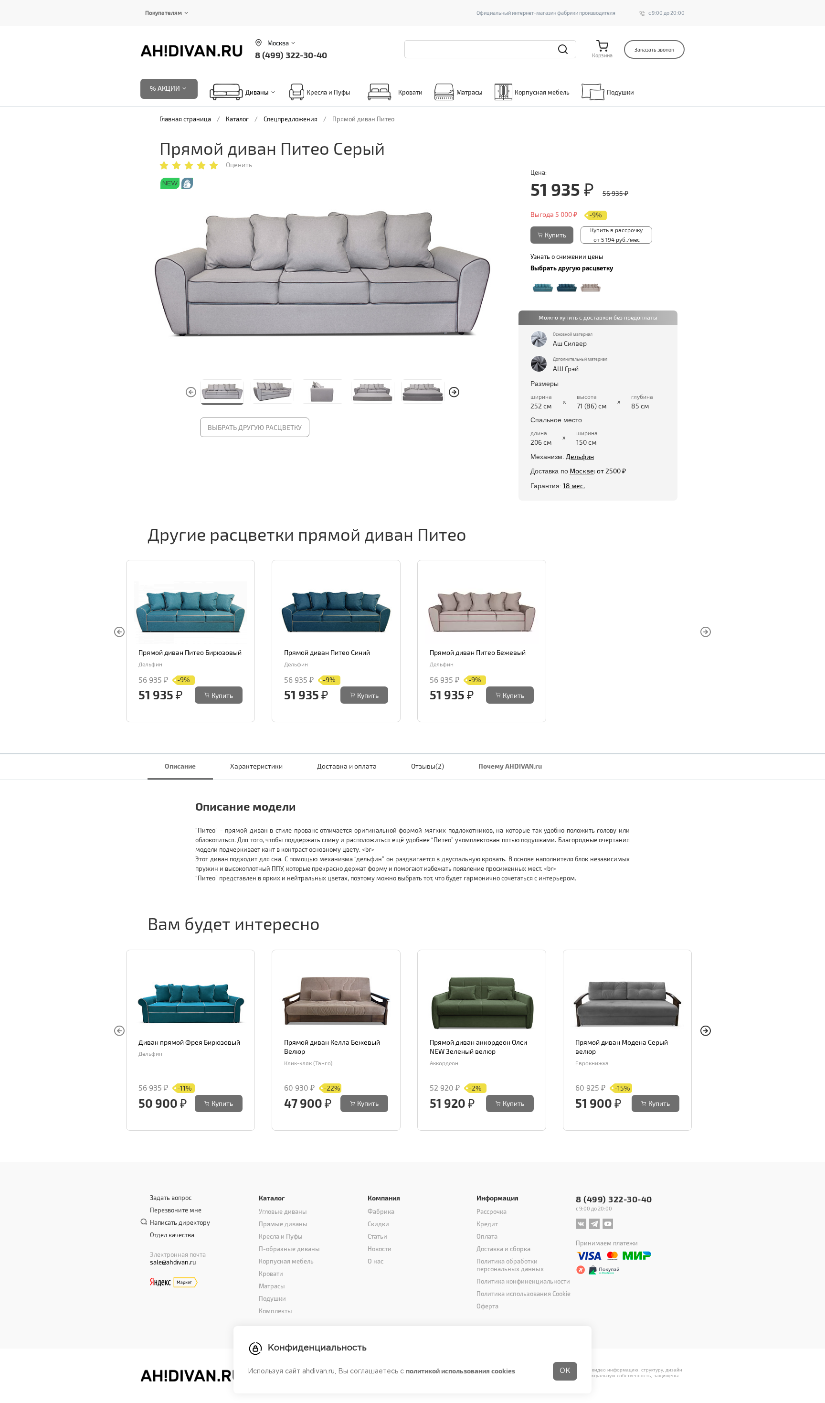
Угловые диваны (283, 1211)
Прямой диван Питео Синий (327, 652)
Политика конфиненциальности (523, 1281)
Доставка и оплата (347, 766)
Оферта (487, 1306)
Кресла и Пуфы (328, 92)
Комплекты (275, 1311)
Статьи (377, 1236)
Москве (582, 471)
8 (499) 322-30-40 (291, 55)
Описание (180, 766)
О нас (375, 1261)
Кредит (487, 1224)
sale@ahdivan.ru (173, 1262)
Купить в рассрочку (616, 234)
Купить (555, 235)
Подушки (620, 92)
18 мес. (574, 486)
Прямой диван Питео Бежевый (478, 652)
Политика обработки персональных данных (510, 1265)
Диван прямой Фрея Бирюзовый (189, 1042)
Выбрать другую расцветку (255, 427)
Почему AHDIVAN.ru (510, 766)
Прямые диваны (283, 1224)
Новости (379, 1249)
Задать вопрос (170, 1197)
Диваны (257, 92)
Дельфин (580, 456)
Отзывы (427, 766)
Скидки (378, 1224)
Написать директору (180, 1222)
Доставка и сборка (503, 1249)
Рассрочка (491, 1211)
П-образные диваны (289, 1249)
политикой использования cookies (460, 1371)
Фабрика (381, 1211)
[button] (454, 392)
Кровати (410, 92)
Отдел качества (172, 1235)
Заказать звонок (654, 49)
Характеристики (256, 766)
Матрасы (469, 92)
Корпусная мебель (542, 92)
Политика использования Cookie (523, 1293)
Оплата (486, 1236)
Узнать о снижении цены (566, 256)
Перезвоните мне (175, 1210)
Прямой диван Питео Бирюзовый (190, 652)
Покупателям (163, 12)
